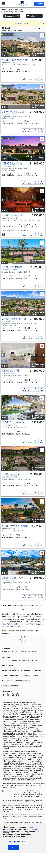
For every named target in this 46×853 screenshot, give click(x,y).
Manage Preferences (17, 842)
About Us (25, 661)
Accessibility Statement (28, 676)
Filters (36, 16)
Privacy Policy (7, 666)
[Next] (43, 44)
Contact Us (15, 661)
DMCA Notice (7, 681)
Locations (13, 16)
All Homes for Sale (9, 651)
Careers (34, 661)
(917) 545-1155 (23, 230)
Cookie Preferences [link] (10, 686)
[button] (39, 4)
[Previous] (3, 44)
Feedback (5, 661)
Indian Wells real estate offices (13, 624)
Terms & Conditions (10, 676)
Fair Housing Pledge (22, 681)
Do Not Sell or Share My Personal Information (21, 671)
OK (13, 847)
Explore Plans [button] (37, 796)
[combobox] (39, 28)
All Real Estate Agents (27, 651)
